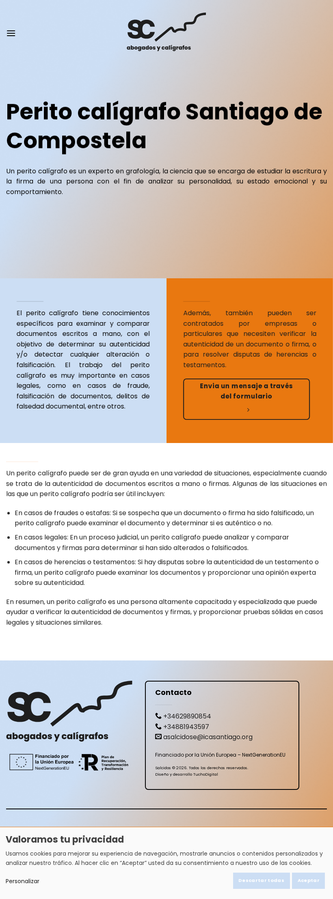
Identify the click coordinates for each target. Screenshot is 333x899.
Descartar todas (261, 880)
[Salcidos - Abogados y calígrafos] (166, 33)
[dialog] (166, 863)
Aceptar (309, 880)
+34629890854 (187, 716)
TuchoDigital (205, 774)
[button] (11, 33)
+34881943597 (186, 726)
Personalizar (22, 881)
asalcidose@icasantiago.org (208, 737)
